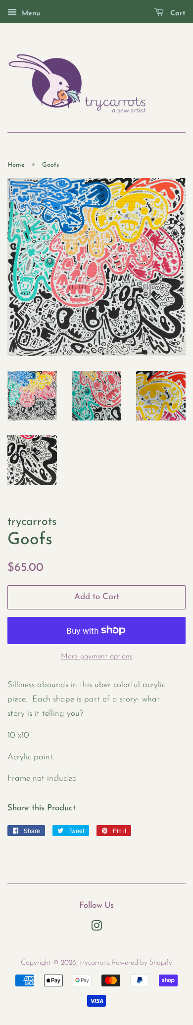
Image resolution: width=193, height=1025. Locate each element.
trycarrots (94, 963)
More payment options (97, 656)
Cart (177, 13)
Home (16, 165)
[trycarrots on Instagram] (96, 928)
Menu (29, 13)
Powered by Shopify (142, 963)
